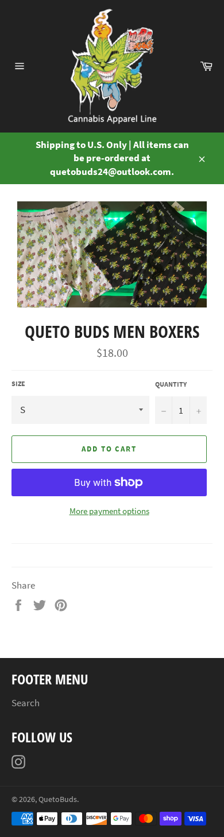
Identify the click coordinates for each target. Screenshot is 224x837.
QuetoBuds (57, 799)
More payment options (109, 510)
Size (18, 383)
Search (25, 702)
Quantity (171, 384)
